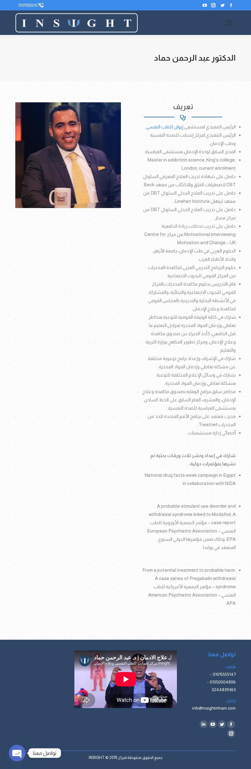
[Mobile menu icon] (229, 22)
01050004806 (223, 682)
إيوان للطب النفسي (164, 126)
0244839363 (224, 689)
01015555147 (28, 5)
